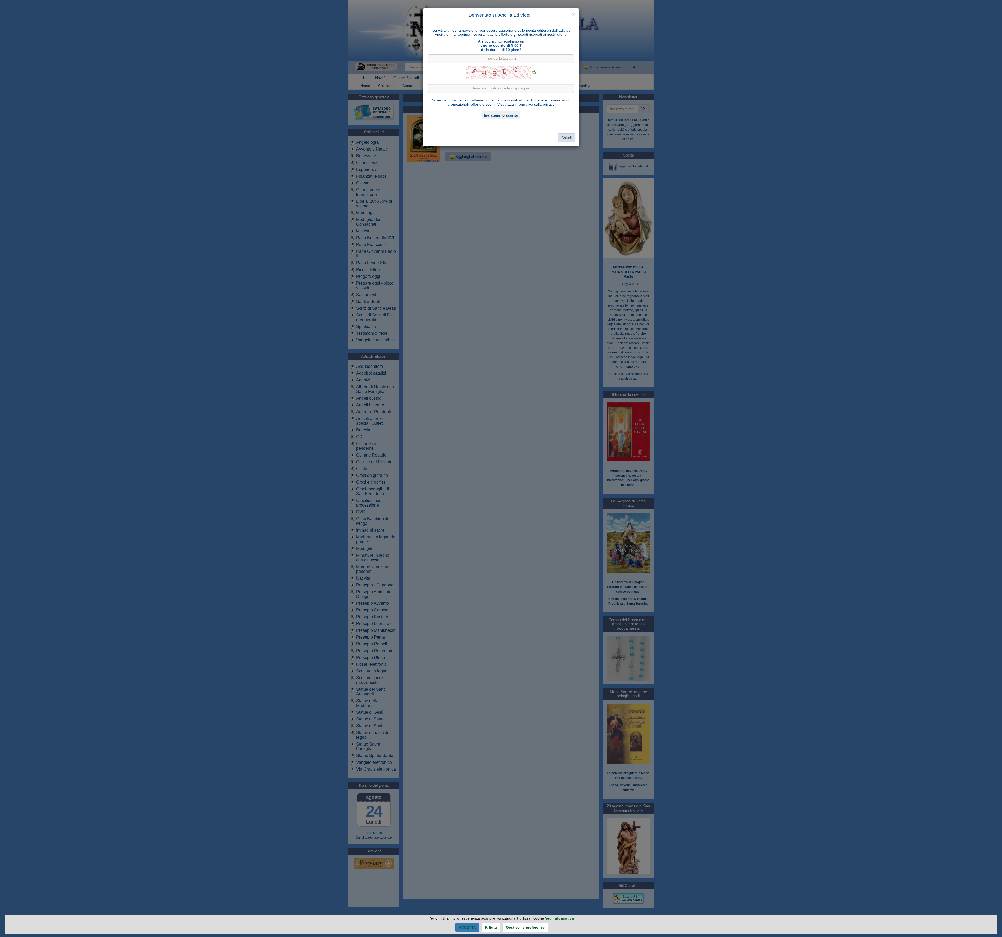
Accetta (467, 927)
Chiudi (566, 138)
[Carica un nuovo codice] (534, 72)
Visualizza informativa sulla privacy (525, 104)
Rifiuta (491, 927)
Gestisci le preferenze (525, 927)
